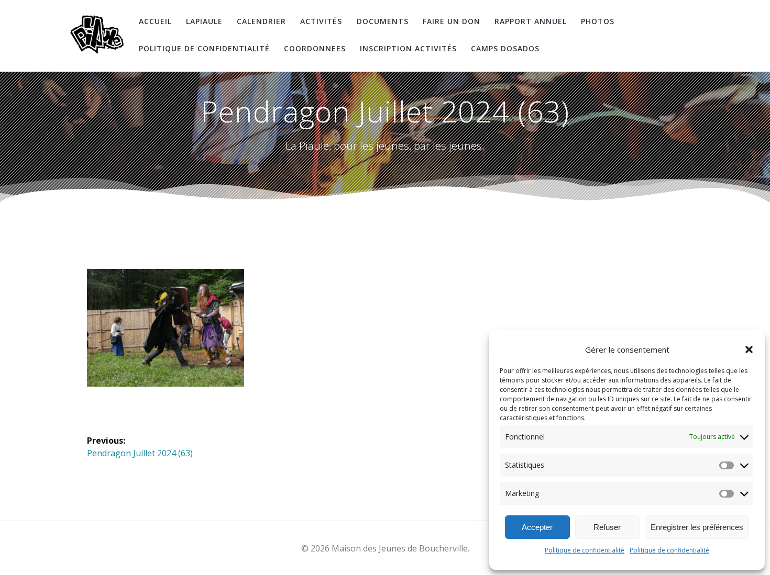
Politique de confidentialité (584, 550)
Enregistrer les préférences (697, 527)
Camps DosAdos (505, 48)
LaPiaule (204, 21)
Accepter (537, 527)
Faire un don (451, 21)
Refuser (607, 527)
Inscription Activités (408, 48)
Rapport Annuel (530, 21)
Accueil (155, 21)
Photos (597, 21)
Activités (321, 21)
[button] (749, 349)
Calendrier (261, 21)
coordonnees (315, 48)
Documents (383, 21)
